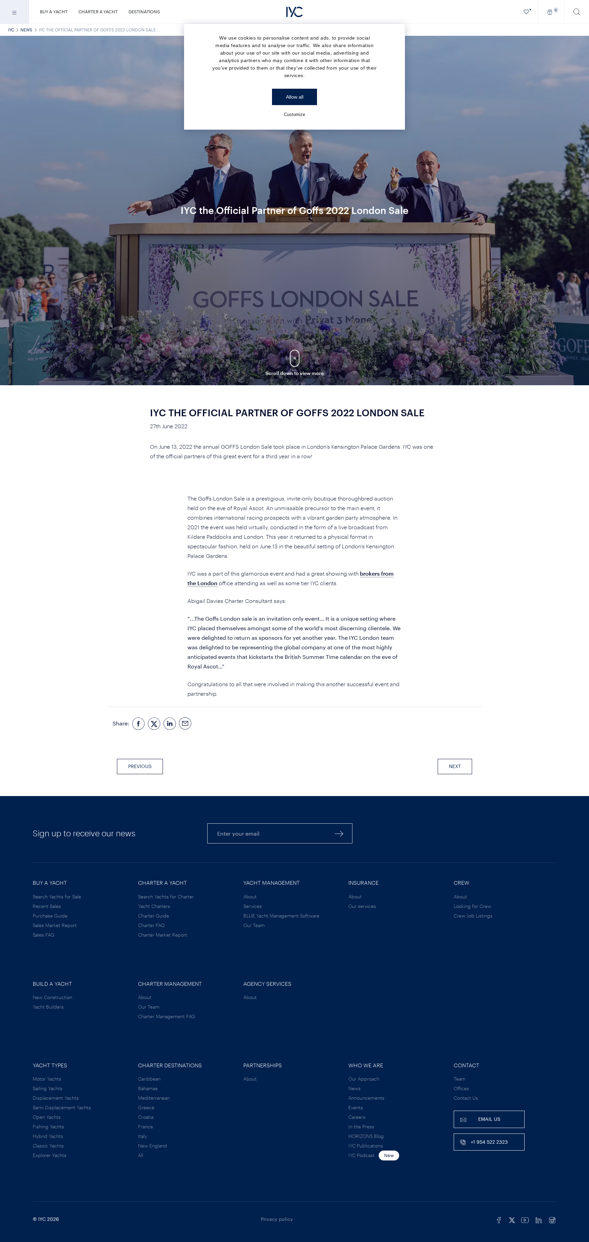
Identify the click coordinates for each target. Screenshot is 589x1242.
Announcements (366, 1098)
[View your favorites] (526, 12)
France (145, 1126)
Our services (362, 906)
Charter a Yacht (98, 11)
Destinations (144, 11)
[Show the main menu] (14, 12)
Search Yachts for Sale (57, 896)
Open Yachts (47, 1117)
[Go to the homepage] (294, 11)
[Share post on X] (154, 723)
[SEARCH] (576, 12)
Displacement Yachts (56, 1098)
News (26, 29)
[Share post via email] (185, 723)
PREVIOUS (140, 766)
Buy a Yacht (53, 11)
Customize (294, 114)
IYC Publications (365, 1146)
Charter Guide (153, 916)
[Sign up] (339, 833)
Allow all (294, 97)
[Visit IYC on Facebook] (499, 1219)
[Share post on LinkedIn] (169, 723)
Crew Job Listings (473, 916)
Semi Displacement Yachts (62, 1107)
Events (355, 1107)
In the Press (361, 1126)
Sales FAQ (43, 935)
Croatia (145, 1117)
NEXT (455, 766)
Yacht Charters (154, 906)
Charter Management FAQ (166, 1016)
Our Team (254, 925)
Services (252, 906)
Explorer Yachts (49, 1155)
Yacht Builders (48, 1007)
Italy (142, 1136)
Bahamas (148, 1088)
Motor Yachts (47, 1079)
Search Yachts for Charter (166, 896)
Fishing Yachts (48, 1126)
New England (152, 1146)
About (250, 896)
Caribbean (149, 1079)
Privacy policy (277, 1219)
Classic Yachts (48, 1146)
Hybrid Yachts (48, 1136)
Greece (146, 1107)
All (140, 1155)
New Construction (52, 997)
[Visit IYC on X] (512, 1219)
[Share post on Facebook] (138, 723)
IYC (11, 29)
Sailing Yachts (47, 1088)
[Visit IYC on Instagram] (552, 1219)
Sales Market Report (55, 925)
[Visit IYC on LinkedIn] (538, 1219)
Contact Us (466, 1098)
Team (460, 1079)
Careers (356, 1117)
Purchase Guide (50, 916)
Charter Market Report (162, 935)
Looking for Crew (472, 906)
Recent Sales (47, 906)
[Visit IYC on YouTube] (525, 1219)
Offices (461, 1088)
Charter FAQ (151, 925)
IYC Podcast (361, 1155)
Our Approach (363, 1079)
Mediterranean (154, 1098)
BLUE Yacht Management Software (281, 916)
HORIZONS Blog (366, 1136)
